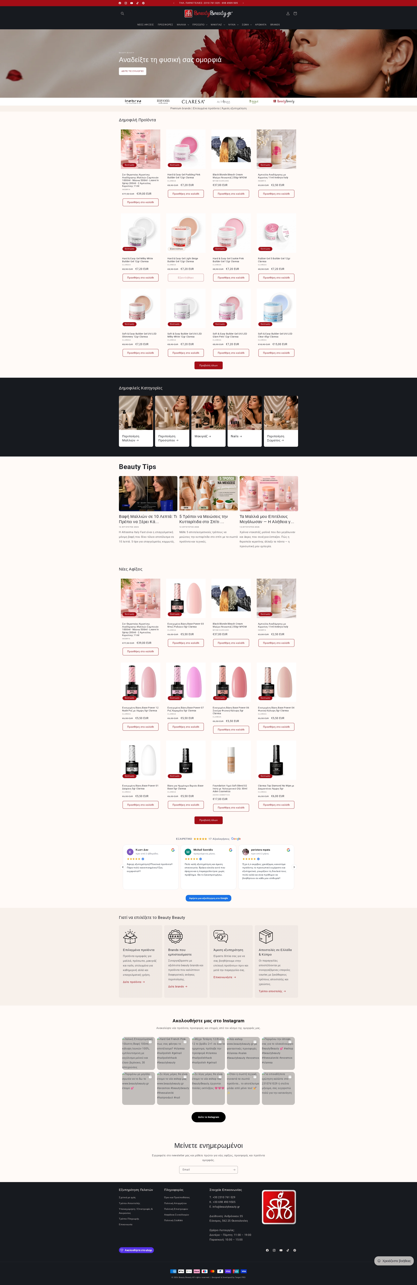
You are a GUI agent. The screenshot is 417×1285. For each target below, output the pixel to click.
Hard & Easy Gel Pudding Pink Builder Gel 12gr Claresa (183, 176)
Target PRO (240, 1277)
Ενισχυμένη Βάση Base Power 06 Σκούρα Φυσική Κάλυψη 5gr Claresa (231, 710)
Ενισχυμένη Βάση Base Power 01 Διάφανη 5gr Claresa (140, 787)
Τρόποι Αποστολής (129, 1203)
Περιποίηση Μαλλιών (130, 438)
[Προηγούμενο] (123, 867)
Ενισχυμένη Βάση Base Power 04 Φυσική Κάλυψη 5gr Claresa (276, 709)
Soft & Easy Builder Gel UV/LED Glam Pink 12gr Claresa (230, 335)
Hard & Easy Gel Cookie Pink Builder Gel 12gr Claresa (228, 260)
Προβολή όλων (208, 365)
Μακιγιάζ (201, 436)
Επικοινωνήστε (223, 977)
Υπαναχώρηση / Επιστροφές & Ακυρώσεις (136, 1211)
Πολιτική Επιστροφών (176, 1209)
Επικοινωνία (125, 1224)
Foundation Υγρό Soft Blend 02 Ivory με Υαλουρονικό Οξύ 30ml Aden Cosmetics (230, 788)
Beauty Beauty (185, 1277)
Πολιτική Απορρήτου (175, 1203)
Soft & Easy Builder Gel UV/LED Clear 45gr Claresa (275, 335)
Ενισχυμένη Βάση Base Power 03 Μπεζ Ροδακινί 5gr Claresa (185, 625)
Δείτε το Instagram (208, 1117)
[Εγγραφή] (234, 1170)
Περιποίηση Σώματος (275, 438)
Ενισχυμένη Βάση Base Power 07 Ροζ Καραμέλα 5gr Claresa (185, 709)
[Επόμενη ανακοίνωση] (243, 3)
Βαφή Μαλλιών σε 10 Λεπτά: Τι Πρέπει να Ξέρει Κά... (148, 519)
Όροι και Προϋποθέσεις (177, 1197)
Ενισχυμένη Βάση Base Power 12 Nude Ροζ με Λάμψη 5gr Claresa (140, 709)
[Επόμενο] (294, 867)
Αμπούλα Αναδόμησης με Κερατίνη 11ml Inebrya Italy (273, 176)
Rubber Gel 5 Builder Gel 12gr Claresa (274, 260)
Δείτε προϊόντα (132, 982)
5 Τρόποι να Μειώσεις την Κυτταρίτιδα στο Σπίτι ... (203, 519)
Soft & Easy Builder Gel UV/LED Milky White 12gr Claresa (184, 335)
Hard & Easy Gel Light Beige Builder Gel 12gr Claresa (182, 260)
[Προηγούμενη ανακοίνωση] (173, 3)
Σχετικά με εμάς (127, 1197)
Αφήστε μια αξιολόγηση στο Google (208, 898)
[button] (122, 13)
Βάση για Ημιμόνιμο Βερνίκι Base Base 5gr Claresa (185, 787)
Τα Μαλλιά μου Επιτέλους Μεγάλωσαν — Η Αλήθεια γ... (267, 519)
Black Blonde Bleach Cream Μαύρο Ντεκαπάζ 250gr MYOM (230, 176)
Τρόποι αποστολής (270, 991)
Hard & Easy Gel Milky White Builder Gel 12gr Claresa (137, 260)
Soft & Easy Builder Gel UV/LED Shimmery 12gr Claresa (139, 335)
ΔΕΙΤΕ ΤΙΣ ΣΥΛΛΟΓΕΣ (133, 71)
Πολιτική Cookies (173, 1220)
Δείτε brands (176, 986)
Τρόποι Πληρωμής (129, 1218)
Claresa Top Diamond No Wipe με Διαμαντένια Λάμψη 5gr (276, 787)
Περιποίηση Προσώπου (166, 438)
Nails (234, 436)
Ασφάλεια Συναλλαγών (176, 1214)
